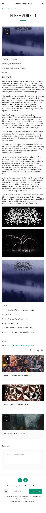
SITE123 (21, 501)
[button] (3, 3)
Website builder (30, 501)
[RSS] (42, 350)
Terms (18, 499)
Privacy (26, 499)
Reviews (10, 9)
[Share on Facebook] (30, 350)
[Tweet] (34, 350)
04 (6, 360)
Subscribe (35, 491)
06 (6, 418)
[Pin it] (38, 350)
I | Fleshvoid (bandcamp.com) (22, 345)
